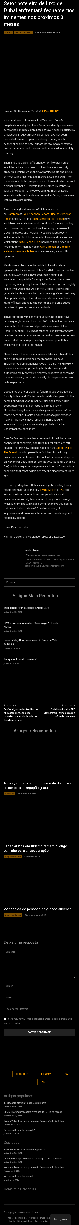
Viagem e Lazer (23, 32)
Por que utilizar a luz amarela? (21, 659)
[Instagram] (35, 1074)
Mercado (9, 793)
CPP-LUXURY (50, 111)
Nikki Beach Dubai (30, 242)
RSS (66, 1074)
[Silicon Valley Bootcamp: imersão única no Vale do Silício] (68, 643)
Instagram (46, 1074)
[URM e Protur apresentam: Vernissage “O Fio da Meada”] (68, 626)
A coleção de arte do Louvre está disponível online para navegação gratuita (38, 785)
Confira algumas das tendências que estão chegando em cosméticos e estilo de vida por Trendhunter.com (21, 715)
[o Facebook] (10, 1074)
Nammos (13, 214)
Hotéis (8, 32)
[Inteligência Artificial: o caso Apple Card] (68, 609)
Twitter (43, 1081)
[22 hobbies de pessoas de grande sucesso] (39, 884)
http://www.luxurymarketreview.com (42, 555)
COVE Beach (48, 247)
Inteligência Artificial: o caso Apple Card (26, 608)
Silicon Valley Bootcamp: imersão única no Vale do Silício (30, 642)
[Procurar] (71, 582)
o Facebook (21, 1074)
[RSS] (58, 1074)
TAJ (61, 490)
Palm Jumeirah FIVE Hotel (48, 219)
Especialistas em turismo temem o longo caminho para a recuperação (35, 848)
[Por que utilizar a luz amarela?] (68, 661)
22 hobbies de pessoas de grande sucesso (38, 909)
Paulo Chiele (32, 550)
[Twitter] (35, 1082)
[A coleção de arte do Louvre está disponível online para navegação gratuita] (39, 758)
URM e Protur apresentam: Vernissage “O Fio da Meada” (31, 625)
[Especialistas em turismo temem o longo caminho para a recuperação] (39, 821)
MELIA (52, 490)
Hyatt (43, 490)
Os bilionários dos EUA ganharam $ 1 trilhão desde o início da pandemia (59, 713)
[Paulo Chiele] (12, 558)
